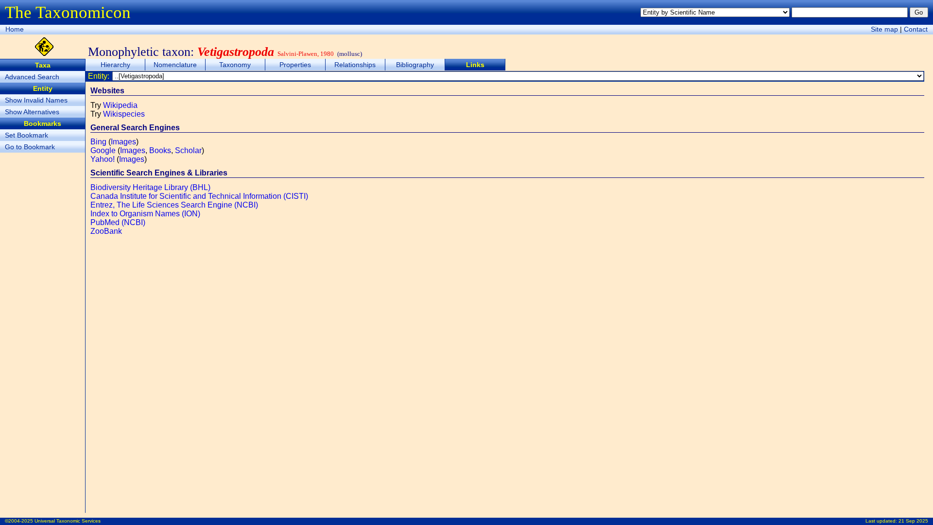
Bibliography (415, 65)
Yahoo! (102, 159)
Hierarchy (115, 65)
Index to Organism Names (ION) (145, 214)
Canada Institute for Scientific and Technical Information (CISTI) (199, 196)
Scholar (188, 150)
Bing (98, 142)
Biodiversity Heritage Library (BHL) (150, 187)
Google (103, 150)
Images (123, 142)
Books (160, 150)
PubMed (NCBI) (117, 222)
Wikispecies (124, 114)
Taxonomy (235, 65)
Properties (295, 65)
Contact (916, 29)
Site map (884, 29)
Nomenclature (175, 65)
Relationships (355, 65)
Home (14, 29)
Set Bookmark (26, 135)
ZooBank (106, 231)
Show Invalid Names (36, 100)
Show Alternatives (32, 112)
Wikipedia (120, 105)
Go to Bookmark (30, 147)
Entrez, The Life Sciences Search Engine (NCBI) (174, 205)
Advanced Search (32, 77)
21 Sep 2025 (913, 521)
